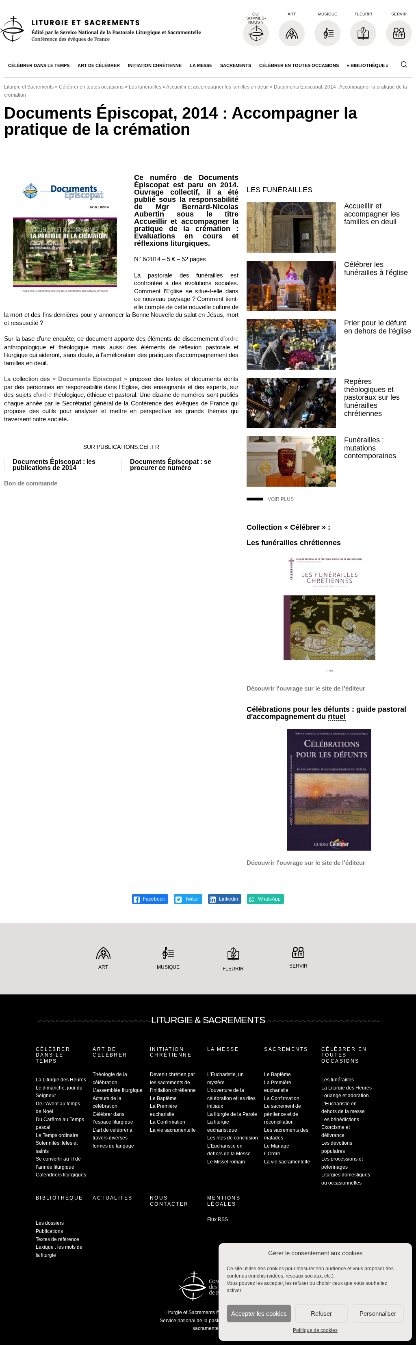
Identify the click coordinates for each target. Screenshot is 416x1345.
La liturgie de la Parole (232, 1114)
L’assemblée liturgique (118, 1090)
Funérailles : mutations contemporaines (370, 448)
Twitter (191, 899)
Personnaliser (378, 1313)
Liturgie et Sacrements (29, 87)
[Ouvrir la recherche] (404, 64)
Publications (49, 1231)
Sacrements (235, 65)
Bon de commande (30, 483)
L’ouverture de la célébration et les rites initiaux (231, 1098)
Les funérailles (145, 87)
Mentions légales (223, 1200)
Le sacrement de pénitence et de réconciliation (282, 1114)
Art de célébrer (99, 65)
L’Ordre (272, 1154)
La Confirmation (167, 1122)
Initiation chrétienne (155, 65)
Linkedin (228, 899)
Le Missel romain (226, 1162)
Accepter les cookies (259, 1313)
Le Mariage (276, 1146)
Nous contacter (169, 1200)
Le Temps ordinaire (57, 1135)
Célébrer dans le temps (38, 65)
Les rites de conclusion (232, 1138)
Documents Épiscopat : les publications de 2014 (54, 465)
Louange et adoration (345, 1095)
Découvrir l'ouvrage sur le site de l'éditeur (306, 688)
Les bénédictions (340, 1119)
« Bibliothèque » (367, 65)
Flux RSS (217, 1219)
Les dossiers (50, 1223)
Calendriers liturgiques (61, 1175)
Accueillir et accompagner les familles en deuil (217, 87)
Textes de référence (57, 1239)
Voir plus (281, 499)
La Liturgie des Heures (61, 1080)
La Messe (201, 65)
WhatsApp (269, 899)
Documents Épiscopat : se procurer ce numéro (170, 465)
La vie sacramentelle (173, 1130)
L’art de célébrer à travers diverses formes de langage (113, 1138)
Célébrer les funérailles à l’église (376, 268)
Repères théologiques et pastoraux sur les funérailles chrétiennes (372, 397)
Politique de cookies (315, 1330)
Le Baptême (163, 1098)
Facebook (153, 899)
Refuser (321, 1313)
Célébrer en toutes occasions (299, 65)
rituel (337, 717)
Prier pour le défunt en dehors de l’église (377, 327)
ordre (231, 338)
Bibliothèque (59, 1198)
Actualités (112, 1198)
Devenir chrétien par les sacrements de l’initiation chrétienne (173, 1082)
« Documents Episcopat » (89, 378)
